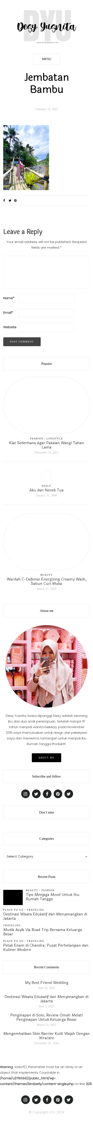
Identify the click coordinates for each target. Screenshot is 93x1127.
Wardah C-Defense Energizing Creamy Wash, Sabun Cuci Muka (47, 581)
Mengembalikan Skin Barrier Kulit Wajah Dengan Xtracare (46, 1035)
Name (8, 298)
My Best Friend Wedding (46, 982)
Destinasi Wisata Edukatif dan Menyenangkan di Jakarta (45, 916)
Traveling (35, 909)
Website (9, 327)
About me (46, 757)
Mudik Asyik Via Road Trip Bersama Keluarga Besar (42, 932)
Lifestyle (54, 438)
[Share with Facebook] (6, 201)
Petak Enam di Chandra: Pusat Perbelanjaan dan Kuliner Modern (45, 947)
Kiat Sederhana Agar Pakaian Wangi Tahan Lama (46, 445)
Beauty (46, 575)
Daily (46, 485)
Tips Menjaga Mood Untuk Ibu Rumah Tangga (52, 896)
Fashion (36, 438)
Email (8, 312)
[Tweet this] (11, 201)
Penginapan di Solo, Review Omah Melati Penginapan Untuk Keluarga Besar (46, 1017)
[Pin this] (16, 201)
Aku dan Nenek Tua (46, 490)
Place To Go (13, 909)
